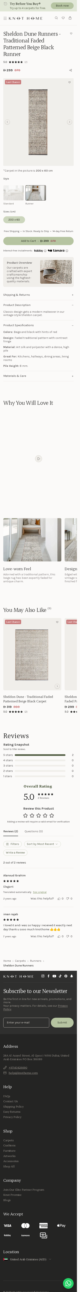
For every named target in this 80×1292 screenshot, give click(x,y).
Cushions (9, 1145)
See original (40, 892)
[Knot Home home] (18, 976)
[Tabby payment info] (38, 250)
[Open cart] (70, 18)
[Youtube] (54, 976)
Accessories (11, 1161)
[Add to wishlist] (71, 33)
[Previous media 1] (7, 121)
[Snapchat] (72, 976)
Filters (14, 844)
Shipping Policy (13, 1106)
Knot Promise (12, 1195)
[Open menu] (5, 18)
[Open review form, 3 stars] (38, 815)
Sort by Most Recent (40, 844)
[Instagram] (43, 976)
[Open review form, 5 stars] (52, 815)
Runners (35, 961)
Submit (62, 1022)
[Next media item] (69, 121)
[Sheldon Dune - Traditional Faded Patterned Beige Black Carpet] (32, 654)
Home (7, 961)
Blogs (7, 1200)
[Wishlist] (63, 18)
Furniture (9, 1151)
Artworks (9, 1156)
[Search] (56, 18)
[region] (38, 122)
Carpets (20, 961)
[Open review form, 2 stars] (32, 815)
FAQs (6, 1096)
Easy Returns (12, 1111)
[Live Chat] (68, 1283)
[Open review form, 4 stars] (45, 815)
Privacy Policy (12, 1117)
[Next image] (57, 686)
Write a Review (15, 852)
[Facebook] (49, 976)
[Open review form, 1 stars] (25, 815)
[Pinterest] (66, 976)
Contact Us (10, 1101)
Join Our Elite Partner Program (23, 1190)
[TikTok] (60, 976)
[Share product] (70, 70)
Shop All (9, 1166)
